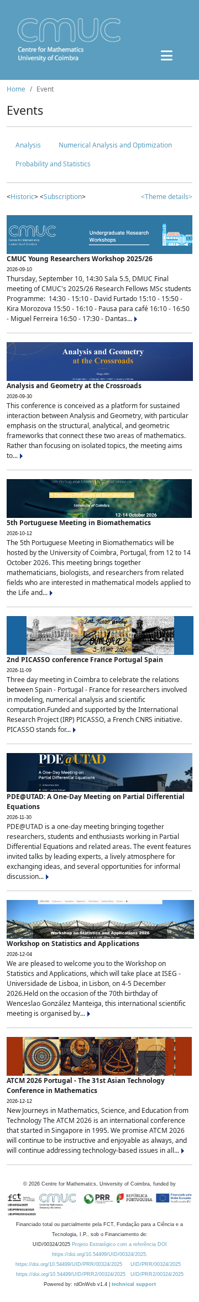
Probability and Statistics (53, 164)
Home (16, 89)
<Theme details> (166, 196)
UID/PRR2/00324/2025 (157, 1274)
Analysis (28, 145)
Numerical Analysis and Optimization (115, 145)
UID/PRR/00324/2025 (155, 1264)
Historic (22, 196)
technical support (134, 1284)
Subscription (63, 196)
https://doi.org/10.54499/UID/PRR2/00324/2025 (70, 1274)
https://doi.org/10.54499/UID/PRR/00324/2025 (68, 1264)
